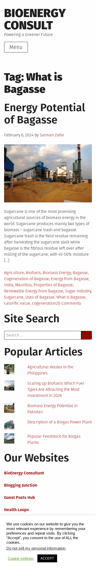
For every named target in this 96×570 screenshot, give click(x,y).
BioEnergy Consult (35, 19)
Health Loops (16, 509)
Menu (16, 47)
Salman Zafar (52, 135)
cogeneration (44, 303)
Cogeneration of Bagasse (26, 278)
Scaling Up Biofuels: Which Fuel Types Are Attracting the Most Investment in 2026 (55, 389)
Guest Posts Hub (19, 497)
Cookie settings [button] (21, 558)
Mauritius (23, 284)
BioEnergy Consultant (24, 473)
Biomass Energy (56, 272)
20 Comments (68, 303)
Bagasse (80, 272)
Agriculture (14, 272)
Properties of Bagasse (53, 284)
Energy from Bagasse (70, 278)
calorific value (17, 303)
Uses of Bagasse (40, 297)
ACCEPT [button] (47, 558)
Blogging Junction (20, 485)
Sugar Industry (78, 291)
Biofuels (33, 272)
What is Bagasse (71, 297)
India (8, 284)
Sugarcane (14, 297)
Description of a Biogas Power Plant (59, 422)
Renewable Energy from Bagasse (33, 291)
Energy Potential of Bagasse (44, 113)
